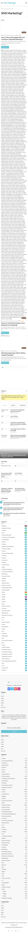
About (2, 698)
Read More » (5, 47)
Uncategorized (5, 539)
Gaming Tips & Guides (7, 654)
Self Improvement (6, 610)
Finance (4, 551)
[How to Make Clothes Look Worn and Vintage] (5, 431)
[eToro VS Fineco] (5, 418)
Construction (5, 667)
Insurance (4, 608)
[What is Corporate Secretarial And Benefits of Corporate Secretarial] (5, 437)
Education (4, 633)
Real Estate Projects (6, 649)
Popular (4, 405)
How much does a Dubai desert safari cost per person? (6, 475)
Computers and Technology (8, 537)
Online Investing (5, 622)
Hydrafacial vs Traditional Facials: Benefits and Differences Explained (6, 490)
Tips (3, 663)
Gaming (4, 557)
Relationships (5, 613)
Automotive (4, 560)
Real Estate (4, 573)
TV (2, 619)
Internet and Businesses (7, 553)
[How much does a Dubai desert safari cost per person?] (5, 412)
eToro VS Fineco (14, 416)
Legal (3, 603)
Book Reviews (5, 626)
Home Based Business (7, 587)
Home (3, 8)
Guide (3, 567)
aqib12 (3, 351)
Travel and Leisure (6, 548)
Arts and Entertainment (7, 571)
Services (4, 530)
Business (4, 525)
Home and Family (6, 576)
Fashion (4, 541)
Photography (5, 635)
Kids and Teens (5, 583)
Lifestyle (4, 544)
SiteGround (14, 925)
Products (4, 562)
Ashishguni (4, 35)
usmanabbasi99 (5, 321)
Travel (3, 594)
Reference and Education (8, 546)
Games (3, 596)
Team (2, 700)
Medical (4, 580)
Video (3, 617)
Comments (22, 405)
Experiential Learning (7, 656)
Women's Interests (6, 585)
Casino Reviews (5, 658)
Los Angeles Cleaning (7, 651)
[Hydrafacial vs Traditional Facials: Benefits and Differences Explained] (5, 424)
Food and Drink (5, 564)
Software (4, 670)
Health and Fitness (6, 528)
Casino (3, 624)
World (3, 592)
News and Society (6, 606)
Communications (6, 589)
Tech (3, 532)
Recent (13, 405)
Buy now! (3, 707)
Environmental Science (7, 640)
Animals (4, 601)
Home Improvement (6, 535)
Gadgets (4, 578)
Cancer (3, 645)
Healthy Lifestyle (6, 647)
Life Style (4, 555)
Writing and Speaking (7, 569)
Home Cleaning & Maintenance (9, 661)
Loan (3, 665)
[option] (14, 450)
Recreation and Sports (7, 615)
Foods (3, 599)
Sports (3, 629)
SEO (3, 638)
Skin (3, 642)
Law (3, 631)
